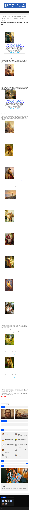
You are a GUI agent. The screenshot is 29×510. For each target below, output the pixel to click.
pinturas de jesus (3, 18)
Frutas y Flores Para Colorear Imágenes (22, 449)
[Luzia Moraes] (8, 501)
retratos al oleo (21, 18)
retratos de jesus (3, 20)
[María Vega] (11, 501)
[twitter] (4, 404)
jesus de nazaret (19, 16)
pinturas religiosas (16, 18)
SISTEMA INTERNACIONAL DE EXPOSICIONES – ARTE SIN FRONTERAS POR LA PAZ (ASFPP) (22, 434)
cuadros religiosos (14, 16)
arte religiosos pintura (4, 16)
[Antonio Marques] (3, 501)
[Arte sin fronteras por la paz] (6, 501)
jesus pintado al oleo (24, 16)
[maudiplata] (6, 504)
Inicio (1, 508)
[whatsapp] (6, 404)
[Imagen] (14, 475)
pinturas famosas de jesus (10, 18)
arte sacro (9, 16)
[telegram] (8, 404)
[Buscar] (27, 463)
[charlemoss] (3, 504)
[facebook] (2, 404)
